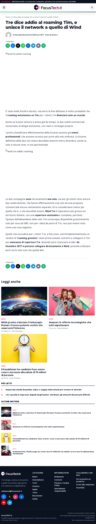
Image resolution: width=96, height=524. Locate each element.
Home (8, 17)
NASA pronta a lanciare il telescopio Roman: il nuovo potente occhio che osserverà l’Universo (22, 325)
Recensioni (37, 495)
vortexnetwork (89, 520)
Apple (35, 489)
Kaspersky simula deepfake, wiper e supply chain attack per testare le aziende (44, 390)
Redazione (59, 476)
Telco (34, 492)
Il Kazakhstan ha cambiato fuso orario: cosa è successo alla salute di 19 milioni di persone (23, 372)
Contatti (58, 480)
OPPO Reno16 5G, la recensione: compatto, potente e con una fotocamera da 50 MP (44, 2)
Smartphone (38, 480)
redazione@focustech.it (11, 491)
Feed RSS (80, 487)
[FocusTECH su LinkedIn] (21, 496)
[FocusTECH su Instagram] (15, 496)
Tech (34, 483)
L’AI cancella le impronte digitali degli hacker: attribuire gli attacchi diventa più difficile (48, 395)
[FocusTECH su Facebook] (3, 496)
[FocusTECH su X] (9, 496)
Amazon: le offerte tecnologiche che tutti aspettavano (38, 427)
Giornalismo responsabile (60, 489)
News (3, 319)
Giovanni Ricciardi (22, 35)
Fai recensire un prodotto (83, 480)
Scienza (35, 486)
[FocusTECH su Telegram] (9, 502)
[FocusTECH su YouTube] (3, 502)
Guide (35, 499)
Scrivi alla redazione (85, 484)
